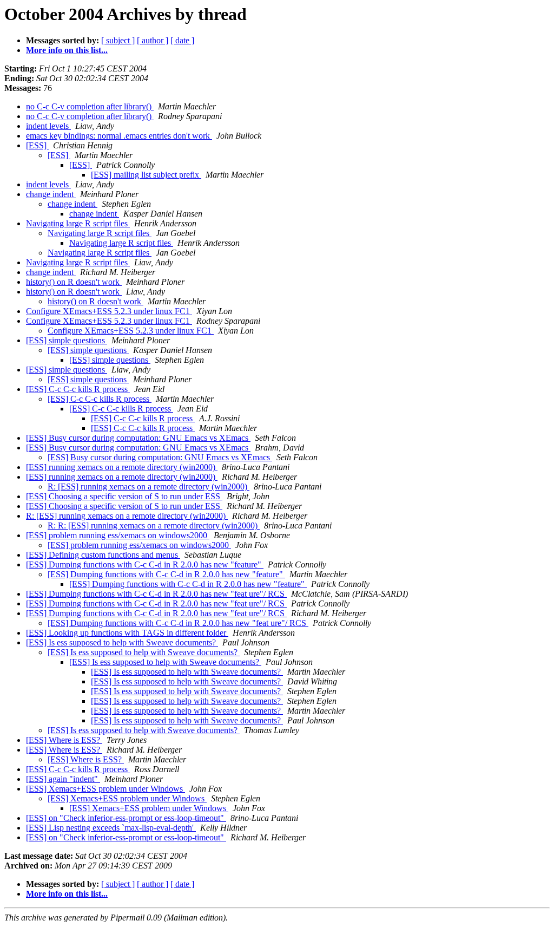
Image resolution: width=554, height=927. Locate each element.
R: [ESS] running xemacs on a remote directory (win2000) (148, 486)
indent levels (48, 125)
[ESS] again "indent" (63, 779)
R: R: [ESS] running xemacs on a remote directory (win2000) (154, 525)
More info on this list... (67, 50)
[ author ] (152, 40)
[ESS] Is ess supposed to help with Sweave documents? (122, 642)
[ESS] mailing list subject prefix (146, 174)
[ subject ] (118, 40)
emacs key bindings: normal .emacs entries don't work (119, 135)
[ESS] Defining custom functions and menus (103, 554)
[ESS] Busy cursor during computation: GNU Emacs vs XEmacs (138, 437)
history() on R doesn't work (74, 281)
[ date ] (182, 40)
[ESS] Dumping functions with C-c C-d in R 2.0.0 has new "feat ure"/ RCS (156, 593)
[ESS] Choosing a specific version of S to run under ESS (124, 496)
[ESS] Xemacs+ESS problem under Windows (105, 788)
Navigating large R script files (78, 223)
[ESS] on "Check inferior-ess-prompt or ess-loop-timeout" (126, 817)
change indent (51, 194)
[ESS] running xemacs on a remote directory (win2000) (121, 467)
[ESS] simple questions (66, 340)
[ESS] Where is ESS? (64, 740)
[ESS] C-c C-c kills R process (78, 389)
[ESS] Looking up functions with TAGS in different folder (127, 632)
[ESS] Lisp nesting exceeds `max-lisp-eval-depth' (111, 827)
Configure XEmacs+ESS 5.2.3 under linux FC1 (109, 311)
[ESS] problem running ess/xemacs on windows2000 (117, 535)
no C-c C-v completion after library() (90, 106)
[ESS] (37, 145)
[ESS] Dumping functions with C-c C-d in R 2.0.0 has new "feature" (144, 564)
